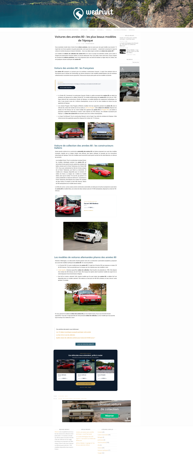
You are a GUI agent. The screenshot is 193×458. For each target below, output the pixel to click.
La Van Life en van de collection (65, 335)
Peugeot (89, 387)
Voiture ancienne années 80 (67, 398)
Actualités (84, 30)
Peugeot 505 (105, 109)
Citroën (86, 387)
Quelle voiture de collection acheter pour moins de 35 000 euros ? (75, 338)
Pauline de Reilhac (90, 43)
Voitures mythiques (103, 450)
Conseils (108, 30)
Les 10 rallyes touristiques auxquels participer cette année (73, 332)
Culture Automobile (120, 30)
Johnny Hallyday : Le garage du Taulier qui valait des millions (133, 51)
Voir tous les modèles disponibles (85, 383)
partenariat (101, 440)
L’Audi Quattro (62, 270)
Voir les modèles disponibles (66, 87)
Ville (99, 445)
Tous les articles (61, 396)
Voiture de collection (76, 398)
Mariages (132, 30)
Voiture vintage (83, 398)
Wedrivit (57, 432)
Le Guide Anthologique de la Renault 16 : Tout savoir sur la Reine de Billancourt (129, 44)
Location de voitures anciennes (68, 30)
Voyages (92, 30)
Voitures (100, 30)
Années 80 (60, 398)
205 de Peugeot (90, 107)
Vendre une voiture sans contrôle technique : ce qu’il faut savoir (128, 38)
